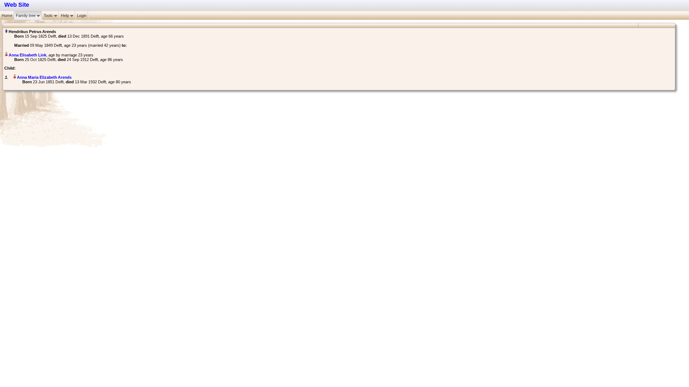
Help (65, 15)
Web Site (16, 4)
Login (81, 15)
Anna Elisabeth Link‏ (27, 55)
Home (7, 15)
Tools (49, 15)
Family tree (26, 15)
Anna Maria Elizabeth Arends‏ (44, 77)
